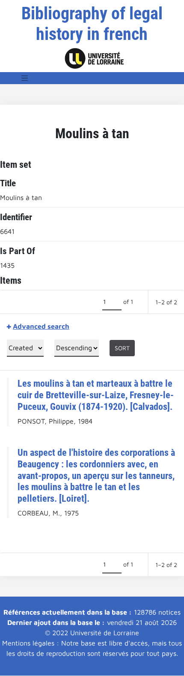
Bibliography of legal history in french (92, 23)
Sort (122, 348)
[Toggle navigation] (24, 78)
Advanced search (41, 326)
